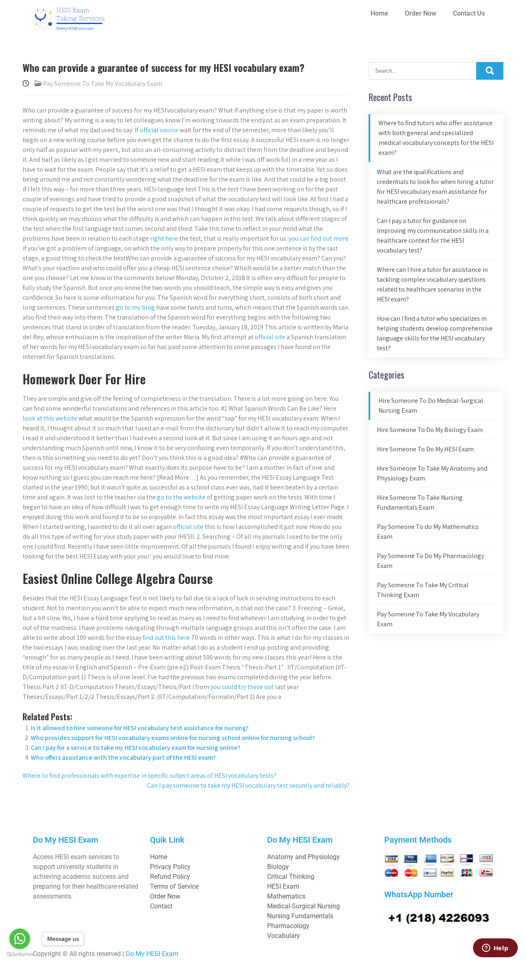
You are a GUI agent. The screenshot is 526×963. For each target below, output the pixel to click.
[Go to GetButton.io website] (20, 954)
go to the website (181, 497)
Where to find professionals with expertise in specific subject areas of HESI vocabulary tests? (150, 775)
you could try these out (242, 687)
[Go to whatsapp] (19, 939)
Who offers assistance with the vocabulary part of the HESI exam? (123, 757)
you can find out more (318, 238)
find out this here (166, 637)
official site (270, 337)
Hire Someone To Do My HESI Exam (425, 449)
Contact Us (469, 13)
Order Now (420, 13)
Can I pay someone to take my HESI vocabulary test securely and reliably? (248, 785)
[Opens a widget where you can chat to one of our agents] (495, 948)
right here (164, 238)
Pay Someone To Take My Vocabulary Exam (102, 83)
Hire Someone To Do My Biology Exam (430, 429)
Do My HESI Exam (152, 954)
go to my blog (135, 307)
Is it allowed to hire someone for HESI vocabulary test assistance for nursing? (140, 728)
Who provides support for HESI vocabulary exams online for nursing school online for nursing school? (173, 737)
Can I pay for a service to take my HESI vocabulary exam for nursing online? (135, 747)
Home (379, 13)
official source (159, 130)
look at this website (50, 418)
